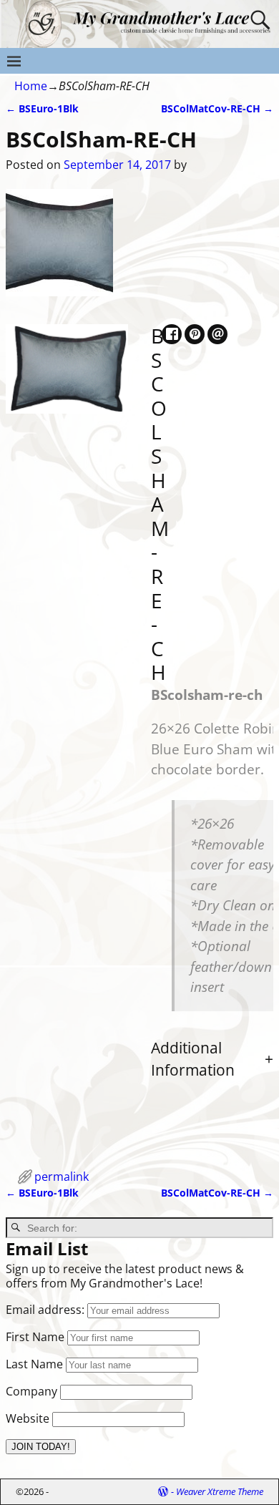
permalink (61, 1176)
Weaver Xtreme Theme (219, 1491)
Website (27, 1418)
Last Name (34, 1364)
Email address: (46, 1310)
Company (31, 1391)
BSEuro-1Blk (42, 108)
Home (30, 86)
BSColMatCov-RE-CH (217, 108)
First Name (35, 1337)
